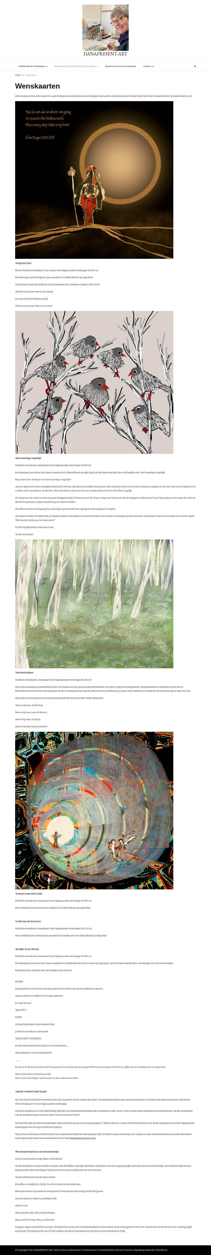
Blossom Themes (124, 1250)
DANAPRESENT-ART (105, 54)
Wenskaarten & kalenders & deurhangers (75, 66)
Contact (147, 66)
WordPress (161, 1250)
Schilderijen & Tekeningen (32, 66)
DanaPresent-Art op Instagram (120, 66)
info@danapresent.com (83, 1138)
